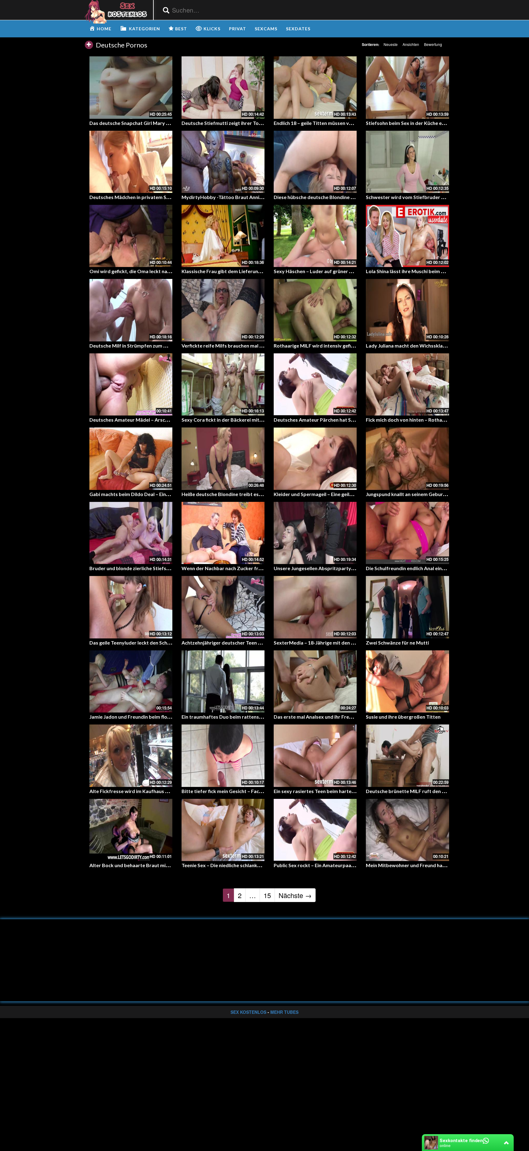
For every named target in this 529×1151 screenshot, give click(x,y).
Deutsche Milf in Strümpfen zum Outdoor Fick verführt (151, 345)
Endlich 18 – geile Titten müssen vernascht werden (331, 123)
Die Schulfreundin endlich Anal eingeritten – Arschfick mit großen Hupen (447, 568)
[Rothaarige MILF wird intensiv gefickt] (315, 310)
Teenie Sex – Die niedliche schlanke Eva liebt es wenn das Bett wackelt (260, 865)
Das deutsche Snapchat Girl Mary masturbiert (141, 123)
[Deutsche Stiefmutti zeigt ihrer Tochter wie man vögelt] (223, 87)
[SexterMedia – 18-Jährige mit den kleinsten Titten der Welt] (315, 607)
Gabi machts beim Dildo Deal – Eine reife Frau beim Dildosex (157, 494)
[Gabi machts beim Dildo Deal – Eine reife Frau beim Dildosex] (130, 458)
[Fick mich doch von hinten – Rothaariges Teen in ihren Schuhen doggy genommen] (407, 384)
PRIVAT (237, 28)
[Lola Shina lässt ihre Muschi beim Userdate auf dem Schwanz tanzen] (407, 236)
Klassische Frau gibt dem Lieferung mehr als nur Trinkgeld (247, 271)
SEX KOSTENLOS (248, 1012)
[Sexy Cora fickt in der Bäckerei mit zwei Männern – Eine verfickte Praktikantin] (223, 384)
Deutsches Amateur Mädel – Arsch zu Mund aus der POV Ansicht (162, 420)
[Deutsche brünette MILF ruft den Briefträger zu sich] (407, 755)
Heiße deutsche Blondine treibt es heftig (227, 494)
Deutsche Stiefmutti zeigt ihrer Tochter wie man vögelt (244, 123)
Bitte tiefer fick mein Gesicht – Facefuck (227, 791)
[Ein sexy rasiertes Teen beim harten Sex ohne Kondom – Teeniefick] (315, 755)
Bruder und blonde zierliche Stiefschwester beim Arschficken (158, 568)
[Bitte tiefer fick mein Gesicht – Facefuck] (223, 755)
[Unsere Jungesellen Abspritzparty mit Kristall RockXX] (315, 533)
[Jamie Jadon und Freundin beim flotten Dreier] (130, 681)
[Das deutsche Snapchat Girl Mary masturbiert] (130, 87)
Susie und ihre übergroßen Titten (403, 717)
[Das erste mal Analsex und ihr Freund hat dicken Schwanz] (315, 681)
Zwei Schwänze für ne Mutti (397, 642)
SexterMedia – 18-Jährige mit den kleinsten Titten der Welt (341, 642)
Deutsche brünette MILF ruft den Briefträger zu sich (425, 791)
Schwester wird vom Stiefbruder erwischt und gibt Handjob (433, 197)
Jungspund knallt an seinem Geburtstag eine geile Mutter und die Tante (446, 494)
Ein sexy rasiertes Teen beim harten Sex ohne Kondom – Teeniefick (349, 791)
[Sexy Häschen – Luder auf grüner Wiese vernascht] (315, 236)
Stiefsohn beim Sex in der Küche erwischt (412, 123)
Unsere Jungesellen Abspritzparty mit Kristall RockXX (335, 568)
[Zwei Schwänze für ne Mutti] (407, 607)
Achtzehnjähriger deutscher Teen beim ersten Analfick (243, 642)
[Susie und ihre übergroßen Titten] (407, 681)
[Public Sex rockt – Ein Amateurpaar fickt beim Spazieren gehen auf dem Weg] (315, 830)
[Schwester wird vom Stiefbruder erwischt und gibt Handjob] (407, 162)
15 (267, 895)
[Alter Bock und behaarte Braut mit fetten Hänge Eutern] (130, 830)
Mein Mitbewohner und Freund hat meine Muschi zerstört (431, 865)
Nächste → (295, 895)
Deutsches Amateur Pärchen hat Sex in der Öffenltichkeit (339, 420)
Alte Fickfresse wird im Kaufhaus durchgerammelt (146, 791)
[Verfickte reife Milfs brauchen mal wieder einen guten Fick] (223, 310)
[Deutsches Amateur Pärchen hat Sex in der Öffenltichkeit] (315, 384)
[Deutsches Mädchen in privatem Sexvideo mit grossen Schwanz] (130, 162)
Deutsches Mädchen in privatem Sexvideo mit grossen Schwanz (161, 197)
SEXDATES (298, 28)
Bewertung (433, 44)
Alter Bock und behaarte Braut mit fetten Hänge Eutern (152, 865)
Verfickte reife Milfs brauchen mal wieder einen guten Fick (247, 345)
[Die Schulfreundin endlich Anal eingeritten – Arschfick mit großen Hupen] (407, 533)
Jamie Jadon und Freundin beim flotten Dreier (141, 717)
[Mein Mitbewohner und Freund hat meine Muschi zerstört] (407, 830)
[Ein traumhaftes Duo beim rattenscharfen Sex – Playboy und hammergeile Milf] (223, 681)
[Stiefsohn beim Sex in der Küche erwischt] (407, 87)
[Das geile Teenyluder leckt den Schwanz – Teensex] (130, 607)
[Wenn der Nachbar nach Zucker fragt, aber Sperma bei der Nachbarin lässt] (223, 533)
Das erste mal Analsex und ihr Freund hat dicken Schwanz (338, 717)
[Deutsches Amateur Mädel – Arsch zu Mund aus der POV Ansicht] (130, 384)
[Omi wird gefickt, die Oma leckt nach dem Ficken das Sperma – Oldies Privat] (130, 236)
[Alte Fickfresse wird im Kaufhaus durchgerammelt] (130, 755)
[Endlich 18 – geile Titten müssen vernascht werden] (315, 87)
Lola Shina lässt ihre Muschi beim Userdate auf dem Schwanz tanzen (443, 271)
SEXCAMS (266, 28)
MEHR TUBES (284, 1012)
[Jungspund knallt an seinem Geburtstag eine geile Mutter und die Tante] (407, 458)
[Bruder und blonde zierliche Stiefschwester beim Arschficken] (130, 533)
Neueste (391, 44)
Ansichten (411, 44)
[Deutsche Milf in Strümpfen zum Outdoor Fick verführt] (130, 310)
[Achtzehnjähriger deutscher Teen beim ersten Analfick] (223, 607)
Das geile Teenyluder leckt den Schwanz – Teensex (146, 642)
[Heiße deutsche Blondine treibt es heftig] (223, 458)
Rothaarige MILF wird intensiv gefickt (316, 345)
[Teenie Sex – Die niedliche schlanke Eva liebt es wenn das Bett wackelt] (223, 830)
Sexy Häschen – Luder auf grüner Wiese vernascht (330, 271)
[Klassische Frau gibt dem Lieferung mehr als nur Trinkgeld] (223, 236)
